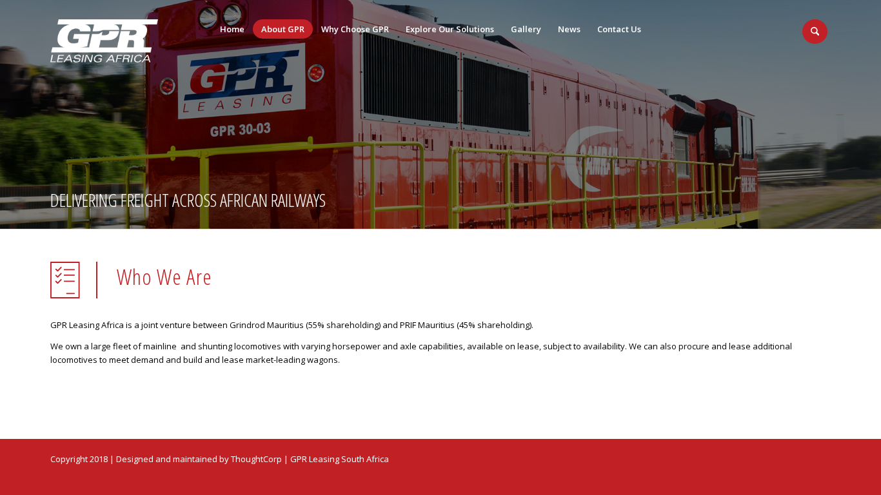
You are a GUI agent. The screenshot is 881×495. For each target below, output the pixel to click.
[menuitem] (232, 29)
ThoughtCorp (256, 459)
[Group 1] (104, 41)
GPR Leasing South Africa (339, 459)
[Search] (814, 31)
